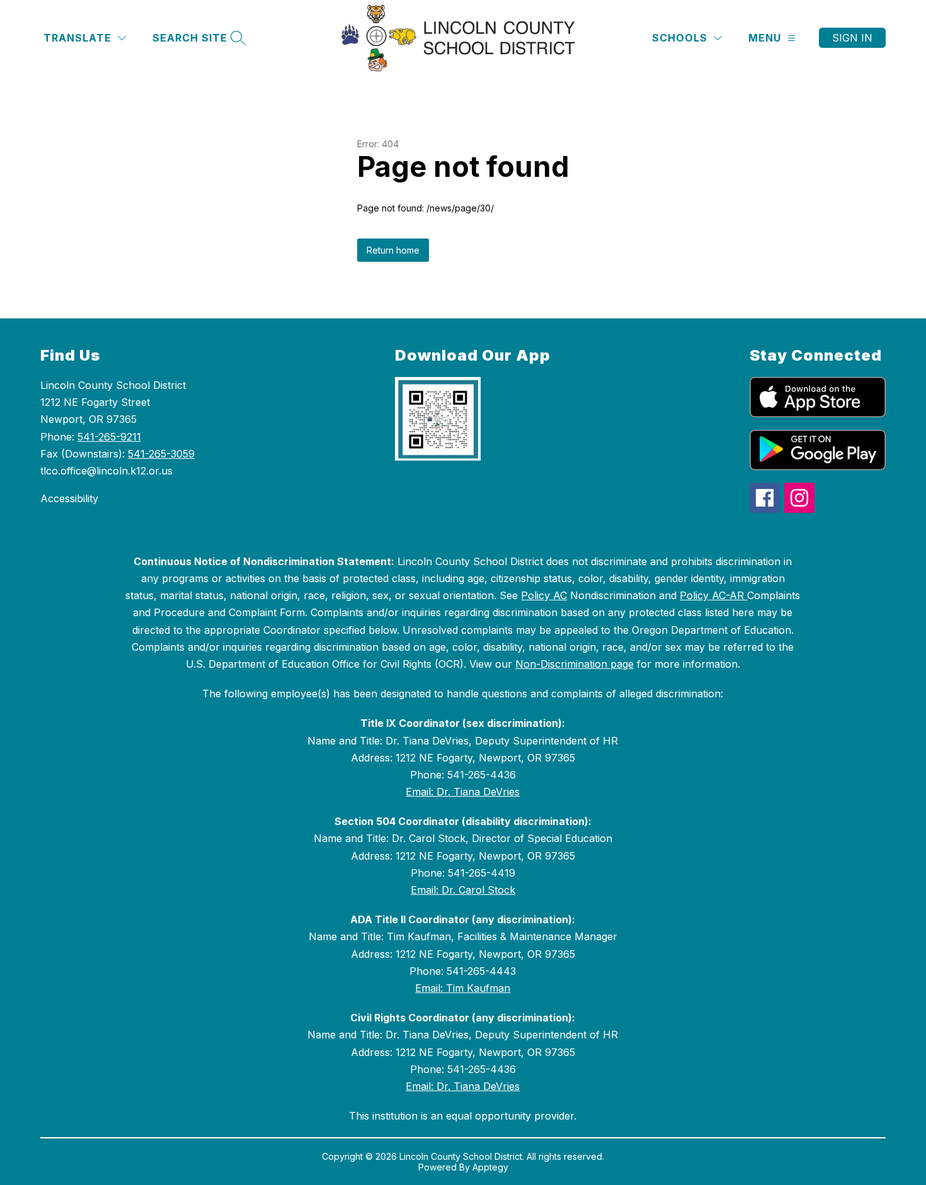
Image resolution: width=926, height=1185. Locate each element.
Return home (393, 250)
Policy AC (544, 595)
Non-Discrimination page (574, 664)
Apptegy (490, 1167)
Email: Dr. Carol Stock (463, 890)
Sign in (852, 37)
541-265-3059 (161, 453)
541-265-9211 (109, 436)
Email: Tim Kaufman (462, 988)
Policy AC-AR (713, 595)
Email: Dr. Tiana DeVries (463, 791)
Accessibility (69, 498)
